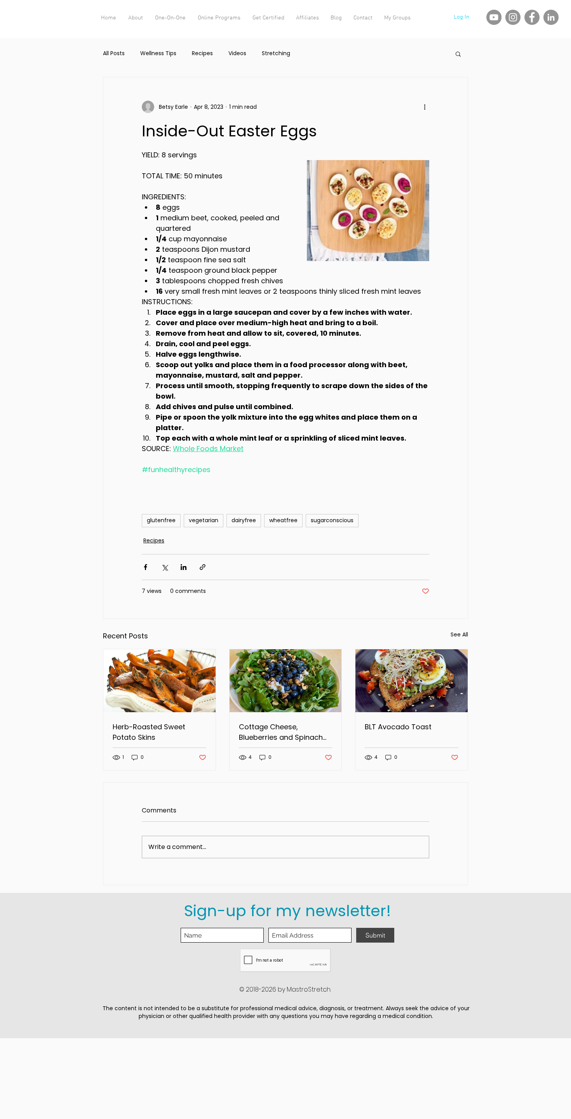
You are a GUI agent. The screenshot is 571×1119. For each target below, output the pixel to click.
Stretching (276, 53)
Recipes (202, 53)
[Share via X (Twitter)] (164, 567)
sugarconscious (332, 520)
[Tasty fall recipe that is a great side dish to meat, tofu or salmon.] (159, 680)
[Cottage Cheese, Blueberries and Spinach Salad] (286, 680)
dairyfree (244, 520)
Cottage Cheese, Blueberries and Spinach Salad (281, 732)
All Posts (114, 53)
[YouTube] (493, 17)
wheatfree (283, 520)
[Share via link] (202, 567)
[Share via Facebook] (145, 567)
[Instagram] (513, 17)
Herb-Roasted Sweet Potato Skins (149, 732)
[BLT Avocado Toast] (411, 680)
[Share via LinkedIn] (183, 567)
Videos (237, 53)
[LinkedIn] (551, 17)
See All (459, 634)
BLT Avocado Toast (398, 727)
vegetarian (203, 520)
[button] (458, 54)
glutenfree (161, 520)
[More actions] (424, 107)
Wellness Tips (158, 53)
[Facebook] (532, 17)
